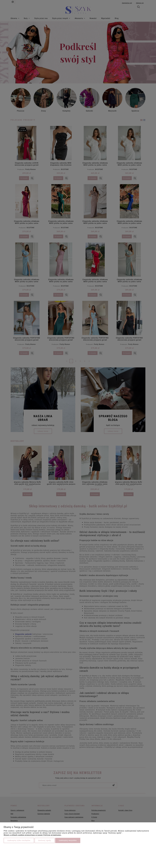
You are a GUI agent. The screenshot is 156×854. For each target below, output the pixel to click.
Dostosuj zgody (44, 840)
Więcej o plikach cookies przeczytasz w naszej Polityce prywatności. (32, 835)
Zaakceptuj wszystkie (68, 840)
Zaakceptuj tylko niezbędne (18, 840)
